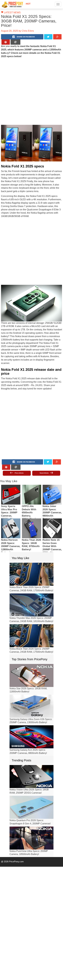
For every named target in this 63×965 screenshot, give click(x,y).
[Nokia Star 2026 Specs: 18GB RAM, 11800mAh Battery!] (31, 659)
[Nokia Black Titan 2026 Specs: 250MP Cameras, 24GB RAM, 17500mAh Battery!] (31, 558)
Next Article (44, 457)
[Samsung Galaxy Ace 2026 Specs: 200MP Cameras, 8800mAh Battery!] (31, 721)
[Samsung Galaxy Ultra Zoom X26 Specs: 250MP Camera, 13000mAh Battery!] (31, 690)
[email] (15, 37)
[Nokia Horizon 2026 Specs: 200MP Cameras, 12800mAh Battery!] (11, 513)
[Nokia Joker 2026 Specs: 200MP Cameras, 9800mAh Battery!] (52, 479)
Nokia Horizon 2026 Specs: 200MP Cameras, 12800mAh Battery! (10, 531)
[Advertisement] (31, 86)
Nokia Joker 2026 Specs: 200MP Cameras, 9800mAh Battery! (52, 497)
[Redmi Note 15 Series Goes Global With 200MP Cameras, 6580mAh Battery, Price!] (52, 513)
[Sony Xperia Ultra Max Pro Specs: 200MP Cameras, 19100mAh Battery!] (11, 479)
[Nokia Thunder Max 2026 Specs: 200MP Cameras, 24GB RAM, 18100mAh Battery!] (31, 589)
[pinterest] (5, 37)
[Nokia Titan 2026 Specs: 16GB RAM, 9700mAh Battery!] (31, 513)
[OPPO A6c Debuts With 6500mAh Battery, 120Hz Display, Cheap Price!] (31, 479)
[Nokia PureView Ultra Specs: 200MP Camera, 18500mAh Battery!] (31, 822)
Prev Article (19, 457)
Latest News (11, 12)
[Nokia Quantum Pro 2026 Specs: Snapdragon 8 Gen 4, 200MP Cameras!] (31, 791)
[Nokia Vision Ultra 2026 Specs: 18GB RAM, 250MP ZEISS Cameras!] (31, 760)
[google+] (57, 32)
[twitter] (48, 32)
